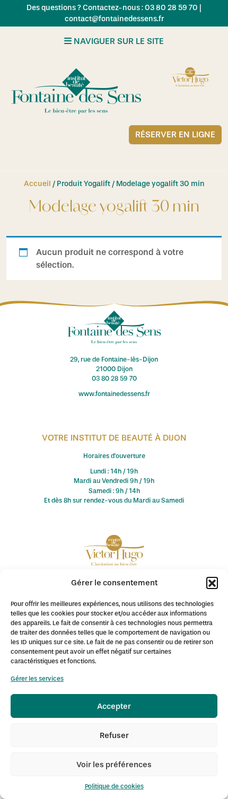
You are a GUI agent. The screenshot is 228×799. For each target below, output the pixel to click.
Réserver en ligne (175, 134)
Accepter (114, 706)
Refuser (114, 735)
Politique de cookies (114, 786)
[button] (212, 582)
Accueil (37, 183)
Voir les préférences (114, 764)
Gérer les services (37, 678)
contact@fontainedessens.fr (114, 18)
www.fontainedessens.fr (114, 394)
